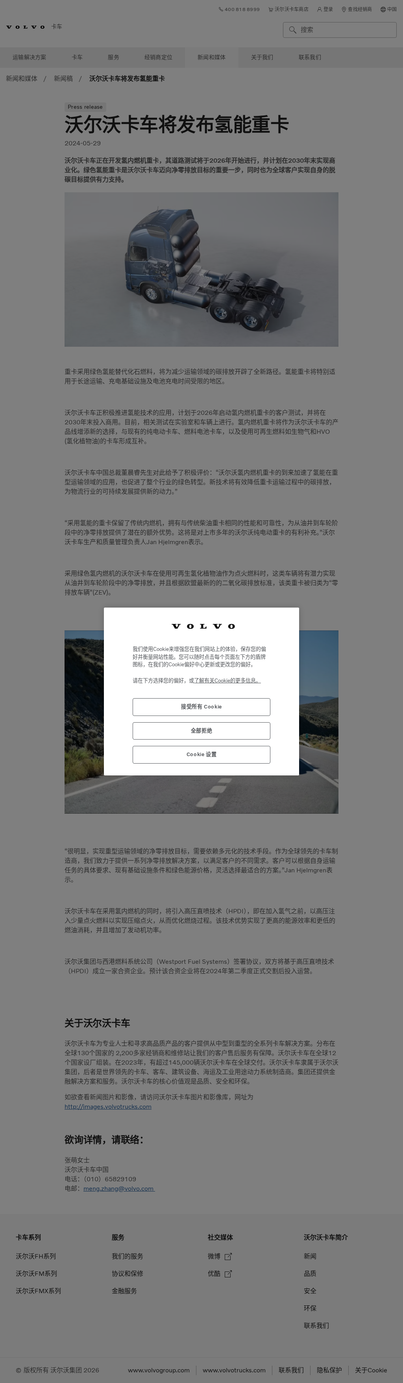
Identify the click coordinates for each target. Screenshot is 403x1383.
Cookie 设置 (202, 754)
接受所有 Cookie (201, 707)
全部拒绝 (202, 731)
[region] (201, 691)
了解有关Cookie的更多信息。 (227, 681)
